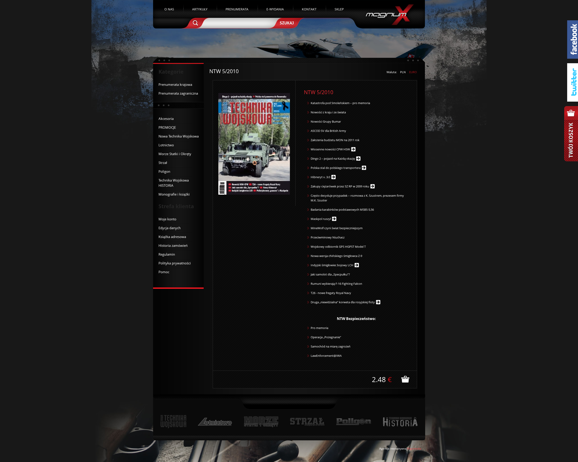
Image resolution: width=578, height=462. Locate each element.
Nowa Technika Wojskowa (173, 422)
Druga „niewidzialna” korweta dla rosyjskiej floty (343, 302)
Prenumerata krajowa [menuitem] (175, 84)
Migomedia (414, 448)
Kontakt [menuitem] (309, 9)
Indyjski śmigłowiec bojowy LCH (332, 265)
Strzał (307, 422)
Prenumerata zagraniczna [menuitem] (178, 93)
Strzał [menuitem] (162, 162)
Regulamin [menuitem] (166, 254)
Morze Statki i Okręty (261, 422)
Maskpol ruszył (321, 219)
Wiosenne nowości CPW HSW (330, 149)
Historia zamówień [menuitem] (173, 245)
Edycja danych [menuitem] (169, 228)
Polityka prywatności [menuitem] (174, 263)
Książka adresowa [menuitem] (172, 236)
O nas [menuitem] (169, 9)
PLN (403, 72)
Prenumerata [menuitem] (237, 9)
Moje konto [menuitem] (167, 219)
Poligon (353, 422)
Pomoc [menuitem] (163, 272)
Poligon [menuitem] (164, 171)
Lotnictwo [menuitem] (166, 145)
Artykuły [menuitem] (199, 9)
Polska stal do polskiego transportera (336, 168)
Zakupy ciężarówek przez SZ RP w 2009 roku (340, 186)
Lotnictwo (215, 422)
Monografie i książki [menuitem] (174, 194)
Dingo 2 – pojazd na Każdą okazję (333, 158)
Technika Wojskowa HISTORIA (400, 422)
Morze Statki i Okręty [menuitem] (174, 154)
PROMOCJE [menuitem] (167, 127)
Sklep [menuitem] (339, 9)
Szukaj (286, 22)
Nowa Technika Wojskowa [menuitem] (178, 136)
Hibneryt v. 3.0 (320, 177)
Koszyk (571, 133)
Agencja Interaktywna (392, 448)
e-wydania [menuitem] (275, 9)
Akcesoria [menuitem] (166, 118)
